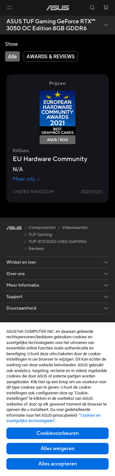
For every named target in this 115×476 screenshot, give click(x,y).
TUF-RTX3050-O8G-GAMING (57, 241)
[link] (57, 7)
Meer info (24, 179)
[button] (9, 8)
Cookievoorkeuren (57, 433)
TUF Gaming (40, 234)
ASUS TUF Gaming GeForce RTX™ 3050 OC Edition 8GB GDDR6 (50, 25)
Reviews (36, 248)
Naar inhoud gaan (4, 19)
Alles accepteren (57, 464)
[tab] (12, 56)
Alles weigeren (57, 448)
